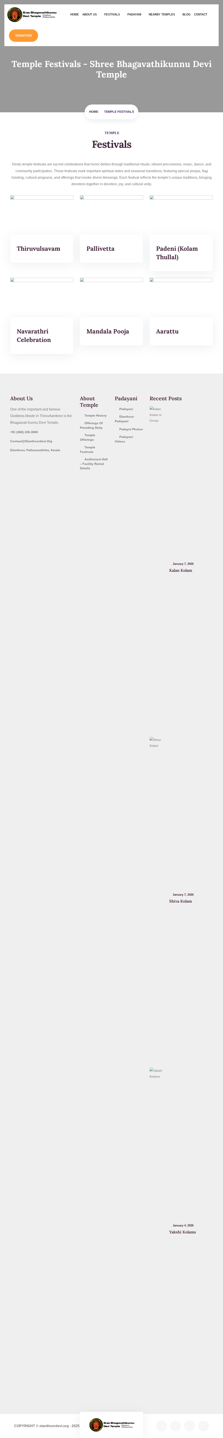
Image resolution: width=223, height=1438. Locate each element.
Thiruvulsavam (38, 248)
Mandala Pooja (107, 331)
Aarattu (167, 331)
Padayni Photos (131, 429)
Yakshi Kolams (182, 1231)
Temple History (95, 415)
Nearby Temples (162, 14)
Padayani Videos (124, 439)
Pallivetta (100, 248)
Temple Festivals (87, 450)
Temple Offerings (87, 437)
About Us (89, 14)
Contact (200, 14)
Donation (23, 35)
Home (74, 14)
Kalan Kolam (180, 570)
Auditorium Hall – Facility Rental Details (94, 463)
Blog (186, 14)
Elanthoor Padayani (124, 419)
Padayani (134, 14)
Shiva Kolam (180, 901)
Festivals (112, 14)
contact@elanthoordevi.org (31, 441)
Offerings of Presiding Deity (91, 425)
